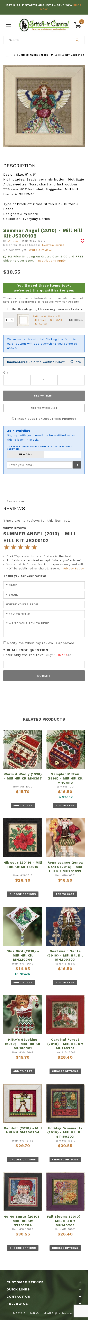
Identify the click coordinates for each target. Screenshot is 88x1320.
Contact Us (18, 1296)
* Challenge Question (25, 650)
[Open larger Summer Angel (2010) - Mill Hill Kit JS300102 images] (44, 109)
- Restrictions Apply (50, 260)
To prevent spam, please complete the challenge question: (39, 447)
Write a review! (40, 249)
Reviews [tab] (13, 501)
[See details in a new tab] (23, 319)
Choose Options (23, 894)
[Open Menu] (8, 25)
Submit (44, 676)
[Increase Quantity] (71, 380)
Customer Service (25, 1282)
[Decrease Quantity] (16, 380)
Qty (5, 372)
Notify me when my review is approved (40, 643)
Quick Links (18, 1289)
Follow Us (17, 1304)
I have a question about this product (45, 418)
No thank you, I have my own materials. (47, 309)
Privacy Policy (73, 568)
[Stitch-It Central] (44, 24)
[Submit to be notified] (77, 465)
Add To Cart (22, 805)
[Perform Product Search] (77, 40)
